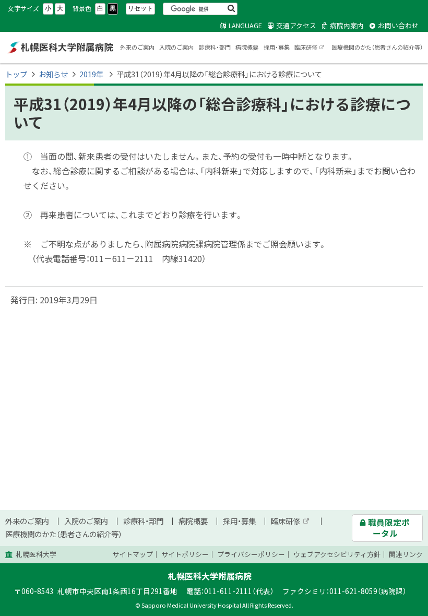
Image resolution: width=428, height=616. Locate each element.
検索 (231, 9)
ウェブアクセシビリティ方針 (337, 554)
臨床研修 (309, 48)
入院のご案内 (176, 47)
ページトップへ (389, 610)
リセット (140, 8)
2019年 (92, 74)
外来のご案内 (137, 47)
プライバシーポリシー (251, 554)
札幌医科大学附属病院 (60, 47)
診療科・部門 (215, 47)
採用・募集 (277, 47)
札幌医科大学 (36, 554)
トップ (16, 74)
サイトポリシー (185, 554)
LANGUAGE (245, 25)
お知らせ (53, 74)
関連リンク (406, 554)
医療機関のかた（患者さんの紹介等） (377, 47)
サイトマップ (132, 554)
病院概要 (246, 47)
